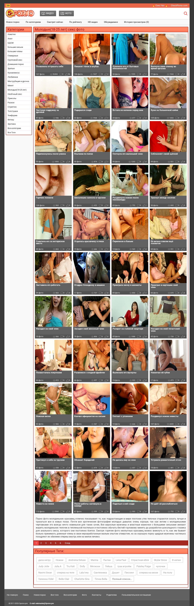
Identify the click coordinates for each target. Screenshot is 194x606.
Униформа (12, 115)
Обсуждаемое (111, 22)
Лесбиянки (13, 77)
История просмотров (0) (136, 22)
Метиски (95, 566)
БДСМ (10, 43)
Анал (10, 38)
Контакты (96, 595)
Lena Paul (121, 560)
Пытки (107, 560)
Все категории (14, 128)
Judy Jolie (43, 566)
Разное (11, 102)
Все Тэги (11, 132)
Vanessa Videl (46, 579)
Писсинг (129, 572)
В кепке (176, 560)
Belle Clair (64, 579)
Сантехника (100, 572)
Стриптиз (12, 107)
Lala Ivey (84, 572)
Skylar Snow (160, 560)
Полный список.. (122, 579)
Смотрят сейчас (55, 22)
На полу (167, 572)
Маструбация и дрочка (18, 81)
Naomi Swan (45, 572)
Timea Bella (101, 579)
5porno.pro (23, 603)
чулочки (160, 566)
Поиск (26, 595)
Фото (84, 595)
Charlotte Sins (81, 579)
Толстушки (13, 111)
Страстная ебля (140, 560)
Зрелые (11, 68)
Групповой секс (15, 60)
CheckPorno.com (179, 5)
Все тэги (55, 595)
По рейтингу (75, 22)
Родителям (111, 595)
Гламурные (13, 56)
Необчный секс (15, 94)
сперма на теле (65, 572)
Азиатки (11, 34)
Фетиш (11, 120)
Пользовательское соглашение (136, 595)
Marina (94, 560)
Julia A (57, 566)
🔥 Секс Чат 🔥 (160, 5)
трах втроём (124, 566)
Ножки (59, 560)
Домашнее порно (16, 64)
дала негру (44, 560)
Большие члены (15, 51)
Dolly (82, 566)
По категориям (33, 22)
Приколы (12, 98)
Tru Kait (70, 566)
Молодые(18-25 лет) (17, 90)
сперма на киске (148, 572)
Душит (115, 572)
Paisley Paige (143, 566)
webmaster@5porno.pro (45, 603)
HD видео (93, 22)
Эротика (12, 124)
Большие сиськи (15, 47)
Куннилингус (14, 73)
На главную (12, 595)
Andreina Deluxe (77, 560)
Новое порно (12, 22)
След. (68, 543)
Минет (11, 85)
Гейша (108, 566)
